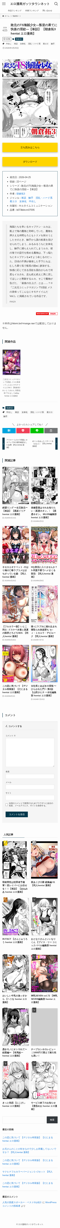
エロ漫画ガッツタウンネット (30, 3)
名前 (7, 771)
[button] (9, 430)
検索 (52, 1120)
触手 (53, 44)
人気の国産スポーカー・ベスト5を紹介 (22, 1202)
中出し (8, 44)
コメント (11, 736)
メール (8, 782)
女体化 (22, 44)
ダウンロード (30, 161)
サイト (8, 793)
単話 (16, 44)
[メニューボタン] (4, 4)
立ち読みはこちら (30, 147)
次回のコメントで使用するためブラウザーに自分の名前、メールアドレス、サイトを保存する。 (31, 804)
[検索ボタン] (56, 4)
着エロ (45, 44)
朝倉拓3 (19, 39)
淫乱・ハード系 (34, 44)
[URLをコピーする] (51, 430)
